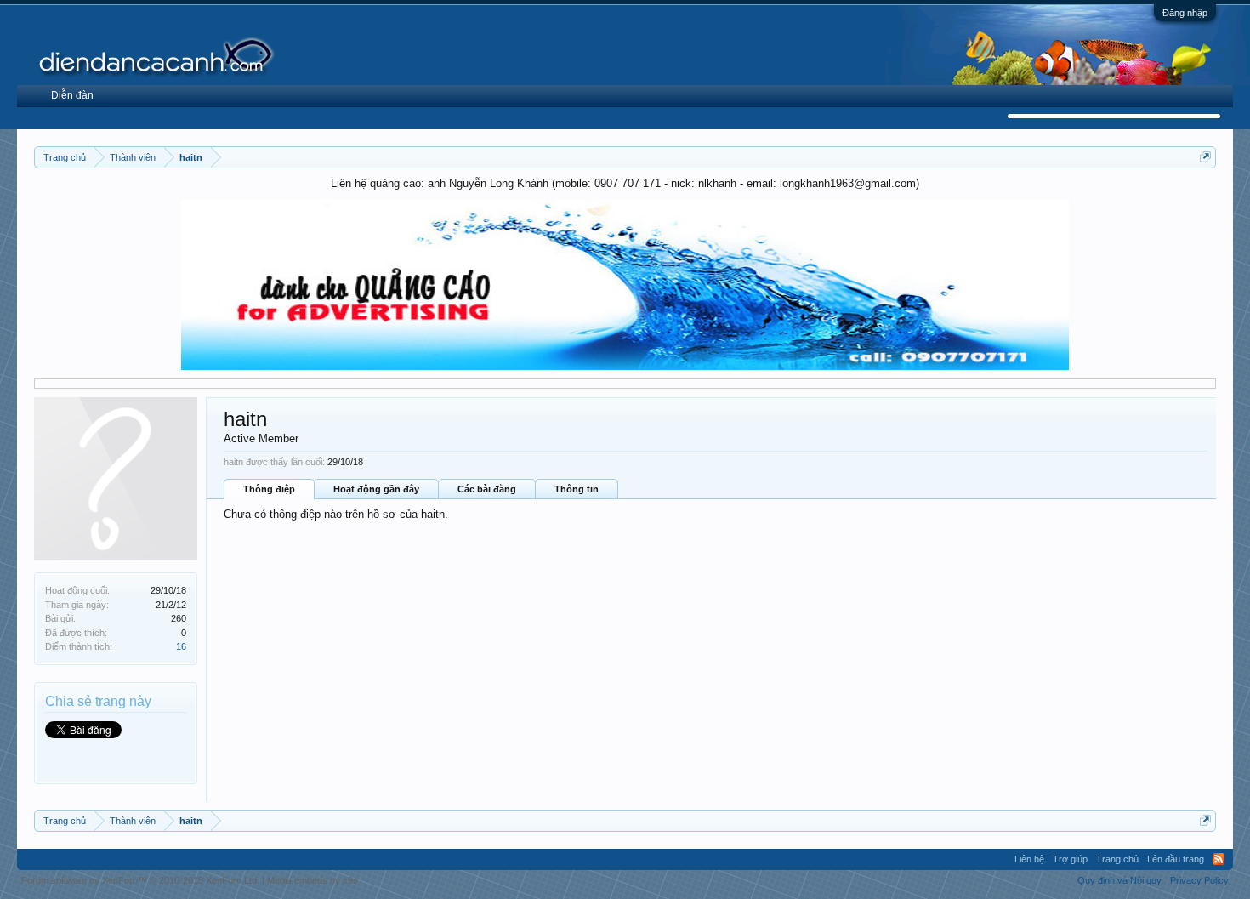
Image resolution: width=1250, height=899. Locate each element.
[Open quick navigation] (1205, 156)
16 (181, 646)
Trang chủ (1117, 859)
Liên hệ (1029, 859)
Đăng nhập (1184, 13)
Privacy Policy (1199, 880)
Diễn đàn (72, 95)
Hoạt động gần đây (376, 489)
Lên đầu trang (1175, 859)
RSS (1218, 859)
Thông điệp (269, 489)
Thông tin (576, 489)
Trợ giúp (1070, 859)
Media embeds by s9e (312, 880)
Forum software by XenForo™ (140, 880)
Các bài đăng (486, 489)
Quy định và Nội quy (1119, 880)
